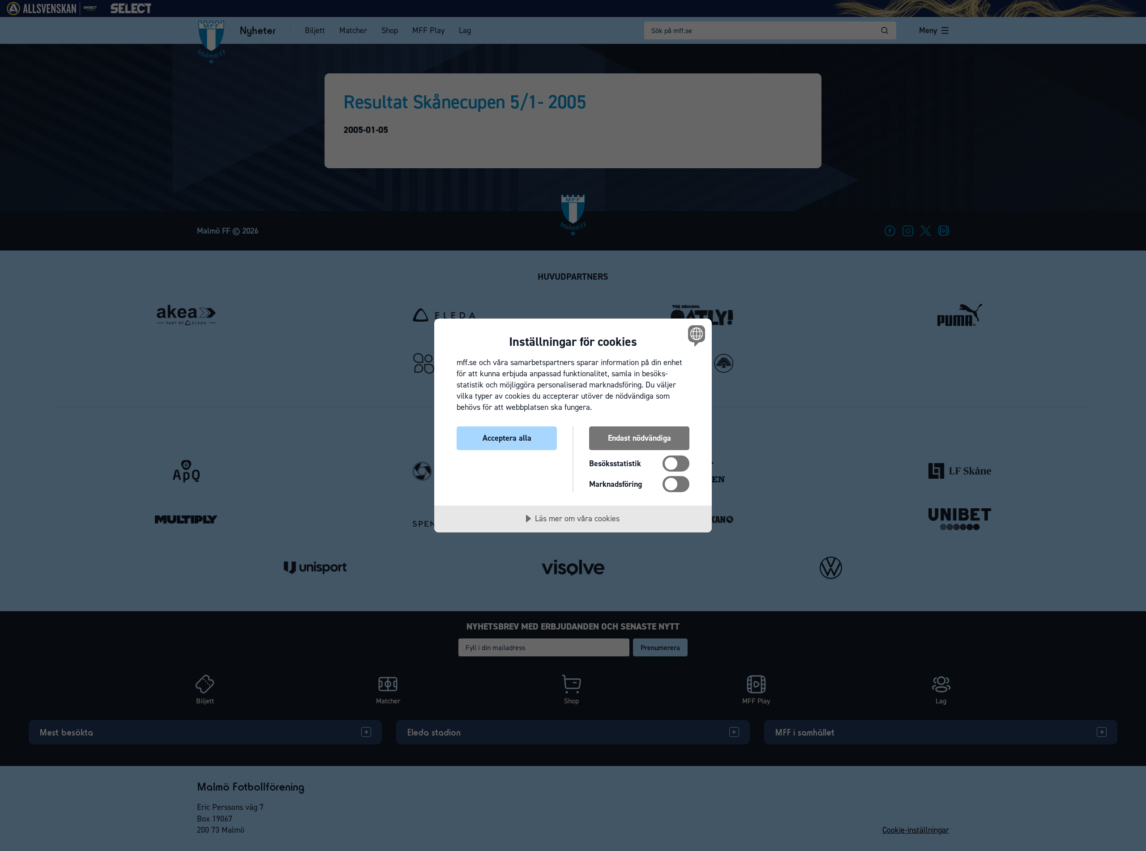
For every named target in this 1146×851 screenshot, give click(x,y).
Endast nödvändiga (639, 438)
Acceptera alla (507, 438)
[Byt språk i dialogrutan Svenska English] (695, 335)
